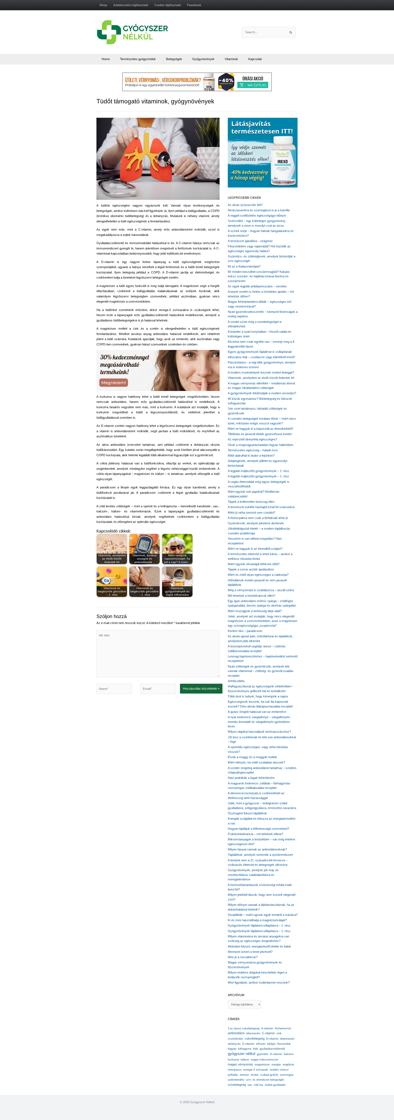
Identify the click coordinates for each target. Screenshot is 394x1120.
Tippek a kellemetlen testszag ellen (251, 501)
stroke (255, 1074)
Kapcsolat (255, 59)
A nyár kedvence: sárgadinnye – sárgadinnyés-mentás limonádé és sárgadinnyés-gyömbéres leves (259, 721)
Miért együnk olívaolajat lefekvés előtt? (253, 564)
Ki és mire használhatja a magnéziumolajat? (257, 920)
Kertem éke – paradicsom (245, 631)
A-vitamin (267, 1028)
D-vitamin (272, 1038)
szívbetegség (237, 1084)
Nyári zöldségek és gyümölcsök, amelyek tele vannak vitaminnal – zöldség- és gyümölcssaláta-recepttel (261, 671)
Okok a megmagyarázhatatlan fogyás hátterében (260, 445)
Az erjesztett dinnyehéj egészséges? (252, 439)
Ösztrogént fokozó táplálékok (247, 813)
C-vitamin (268, 1033)
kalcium (289, 1054)
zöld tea (258, 1084)
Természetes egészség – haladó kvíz (253, 450)
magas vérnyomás (240, 1064)
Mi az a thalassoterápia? (244, 266)
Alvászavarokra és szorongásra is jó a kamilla (259, 210)
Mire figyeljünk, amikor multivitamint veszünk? (259, 982)
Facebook (194, 5)
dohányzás (234, 1043)
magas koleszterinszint (264, 1059)
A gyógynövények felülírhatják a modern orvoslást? (262, 393)
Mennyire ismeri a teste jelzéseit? (250, 951)
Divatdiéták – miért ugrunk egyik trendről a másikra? (263, 915)
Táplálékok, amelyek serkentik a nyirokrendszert (260, 854)
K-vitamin (276, 1054)
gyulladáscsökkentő (272, 1048)
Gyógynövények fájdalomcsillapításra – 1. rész (259, 931)
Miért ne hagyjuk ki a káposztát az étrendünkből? (260, 428)
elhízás (260, 1043)
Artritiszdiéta (236, 681)
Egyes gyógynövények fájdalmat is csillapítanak (260, 351)
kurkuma (233, 1059)
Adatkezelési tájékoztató (130, 5)
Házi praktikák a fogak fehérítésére (251, 777)
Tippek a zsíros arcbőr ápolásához (251, 569)
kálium (245, 1059)
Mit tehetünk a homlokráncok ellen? (251, 595)
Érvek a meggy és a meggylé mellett (252, 757)
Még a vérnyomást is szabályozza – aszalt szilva (261, 590)
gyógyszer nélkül (241, 1054)
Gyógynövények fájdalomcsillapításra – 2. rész (259, 925)
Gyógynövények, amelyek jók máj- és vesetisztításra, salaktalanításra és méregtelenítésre (253, 874)
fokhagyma (244, 1048)
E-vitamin (248, 1043)
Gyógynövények (203, 59)
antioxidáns (236, 1033)
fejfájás (271, 1043)
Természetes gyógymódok (138, 59)
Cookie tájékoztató (167, 5)
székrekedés (236, 1079)
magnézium (262, 1064)
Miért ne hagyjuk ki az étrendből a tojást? (255, 548)
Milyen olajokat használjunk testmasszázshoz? (259, 731)
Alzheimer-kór (283, 1028)
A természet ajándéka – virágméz (250, 241)
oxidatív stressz (279, 1069)
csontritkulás (235, 1038)
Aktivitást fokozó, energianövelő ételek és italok (259, 946)
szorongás (286, 1074)
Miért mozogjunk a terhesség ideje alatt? (255, 611)
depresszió (287, 1038)
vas (249, 1084)
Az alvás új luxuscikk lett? (245, 205)
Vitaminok (231, 59)
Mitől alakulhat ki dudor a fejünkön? (251, 455)
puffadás (233, 1074)
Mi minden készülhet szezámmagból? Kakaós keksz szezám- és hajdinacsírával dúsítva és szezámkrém (259, 276)
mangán (276, 1064)
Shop (103, 5)
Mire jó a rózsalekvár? (243, 957)
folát (255, 1048)
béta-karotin (253, 1033)
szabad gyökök (269, 1074)
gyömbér (262, 1054)
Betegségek (174, 59)
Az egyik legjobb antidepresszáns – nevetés (257, 286)
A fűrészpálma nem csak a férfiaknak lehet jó (258, 518)
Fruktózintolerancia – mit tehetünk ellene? (255, 834)
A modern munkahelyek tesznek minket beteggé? (261, 372)
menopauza (235, 1069)
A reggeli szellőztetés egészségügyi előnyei (257, 215)
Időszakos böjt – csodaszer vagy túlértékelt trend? (261, 357)
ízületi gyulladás (275, 1084)
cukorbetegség (255, 1038)
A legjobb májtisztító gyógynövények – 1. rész (258, 476)
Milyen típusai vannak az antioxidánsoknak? (257, 849)
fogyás (232, 1048)
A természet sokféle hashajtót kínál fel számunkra (261, 507)
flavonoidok (284, 1043)
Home (106, 59)
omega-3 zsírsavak (255, 1069)
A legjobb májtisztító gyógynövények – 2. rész (258, 471)
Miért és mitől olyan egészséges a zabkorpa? (258, 574)
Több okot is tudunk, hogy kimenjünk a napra (258, 696)
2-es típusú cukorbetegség (243, 1028)
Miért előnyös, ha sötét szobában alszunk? (256, 762)
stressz (244, 1074)
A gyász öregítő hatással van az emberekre (257, 711)
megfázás (288, 1064)
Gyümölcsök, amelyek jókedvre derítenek (256, 523)
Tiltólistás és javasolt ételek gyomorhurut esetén (260, 434)
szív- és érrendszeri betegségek (265, 1079)
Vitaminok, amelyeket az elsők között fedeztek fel (261, 377)
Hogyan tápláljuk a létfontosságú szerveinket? (258, 828)
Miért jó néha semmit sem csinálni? (251, 512)
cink (279, 1033)
